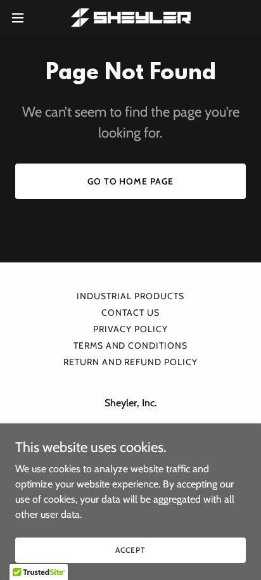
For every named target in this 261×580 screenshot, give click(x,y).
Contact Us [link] (130, 312)
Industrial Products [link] (130, 296)
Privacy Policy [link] (130, 329)
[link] (130, 17)
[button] (23, 17)
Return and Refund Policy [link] (130, 362)
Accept (130, 550)
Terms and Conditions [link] (130, 345)
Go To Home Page (130, 181)
